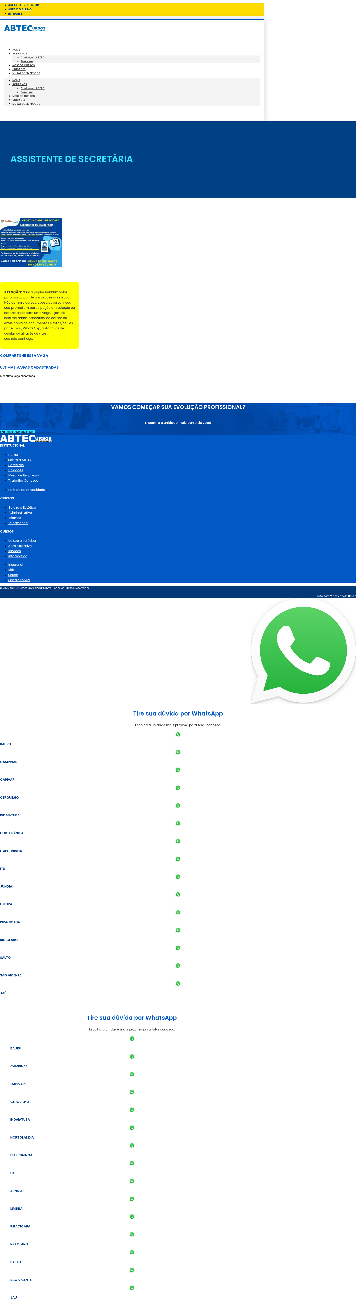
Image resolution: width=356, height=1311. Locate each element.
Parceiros (27, 61)
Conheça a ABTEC (32, 57)
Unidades (19, 69)
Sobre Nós (19, 53)
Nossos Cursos (23, 65)
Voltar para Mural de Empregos (26, 275)
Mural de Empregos (26, 73)
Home (16, 49)
